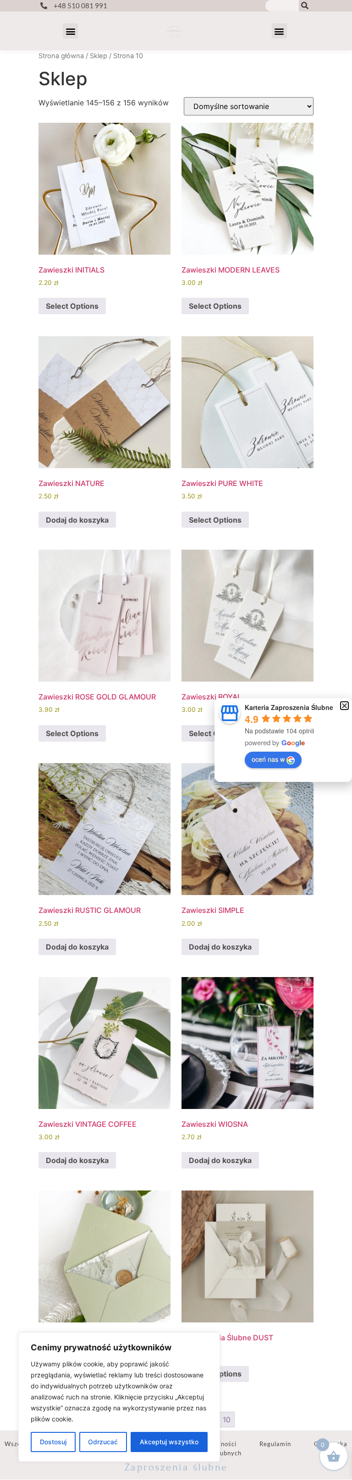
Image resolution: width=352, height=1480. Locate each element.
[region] (119, 1397)
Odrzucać (103, 1442)
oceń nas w (268, 759)
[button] (344, 705)
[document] (176, 740)
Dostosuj (53, 1442)
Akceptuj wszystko (169, 1442)
